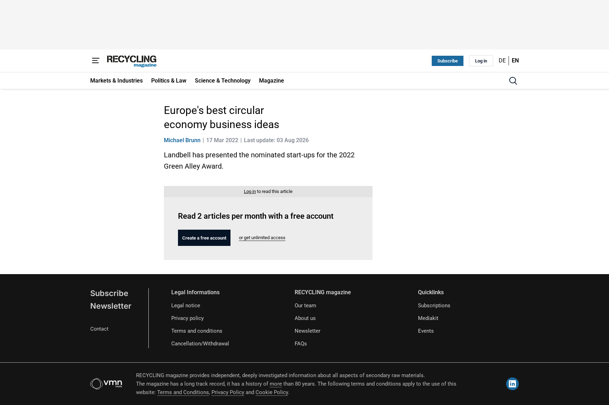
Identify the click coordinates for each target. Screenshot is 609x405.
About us (305, 318)
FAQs (301, 343)
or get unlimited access (262, 237)
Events (426, 331)
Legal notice (185, 305)
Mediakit (428, 318)
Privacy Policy (227, 392)
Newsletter (110, 305)
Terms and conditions (196, 331)
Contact (99, 329)
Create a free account (204, 238)
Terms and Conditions (183, 392)
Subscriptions (434, 305)
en (515, 60)
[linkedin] (512, 383)
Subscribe (447, 61)
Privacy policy (187, 318)
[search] (513, 81)
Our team (305, 305)
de (502, 60)
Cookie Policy (272, 392)
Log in (481, 61)
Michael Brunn (182, 140)
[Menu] (96, 61)
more (276, 384)
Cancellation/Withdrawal (200, 343)
